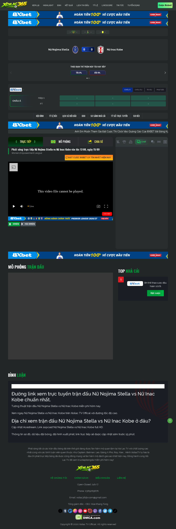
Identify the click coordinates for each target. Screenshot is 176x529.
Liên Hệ (121, 478)
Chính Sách (81, 478)
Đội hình (40, 116)
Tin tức (120, 5)
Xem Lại (35, 5)
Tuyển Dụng (134, 5)
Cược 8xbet (165, 5)
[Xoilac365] (14, 5)
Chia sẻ (98, 142)
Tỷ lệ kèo (53, 116)
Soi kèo (136, 116)
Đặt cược (155, 293)
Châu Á (127, 90)
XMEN (16, 224)
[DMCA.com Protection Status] (88, 517)
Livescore (107, 5)
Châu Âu (138, 90)
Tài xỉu (149, 90)
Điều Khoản (103, 478)
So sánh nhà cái (98, 116)
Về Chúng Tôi (58, 478)
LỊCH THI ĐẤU (83, 5)
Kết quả (69, 5)
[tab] (25, 141)
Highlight (48, 5)
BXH (59, 5)
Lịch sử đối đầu (69, 116)
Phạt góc (160, 90)
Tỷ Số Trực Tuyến (119, 116)
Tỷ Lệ (95, 5)
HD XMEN (30, 224)
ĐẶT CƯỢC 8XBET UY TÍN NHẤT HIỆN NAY (89, 157)
